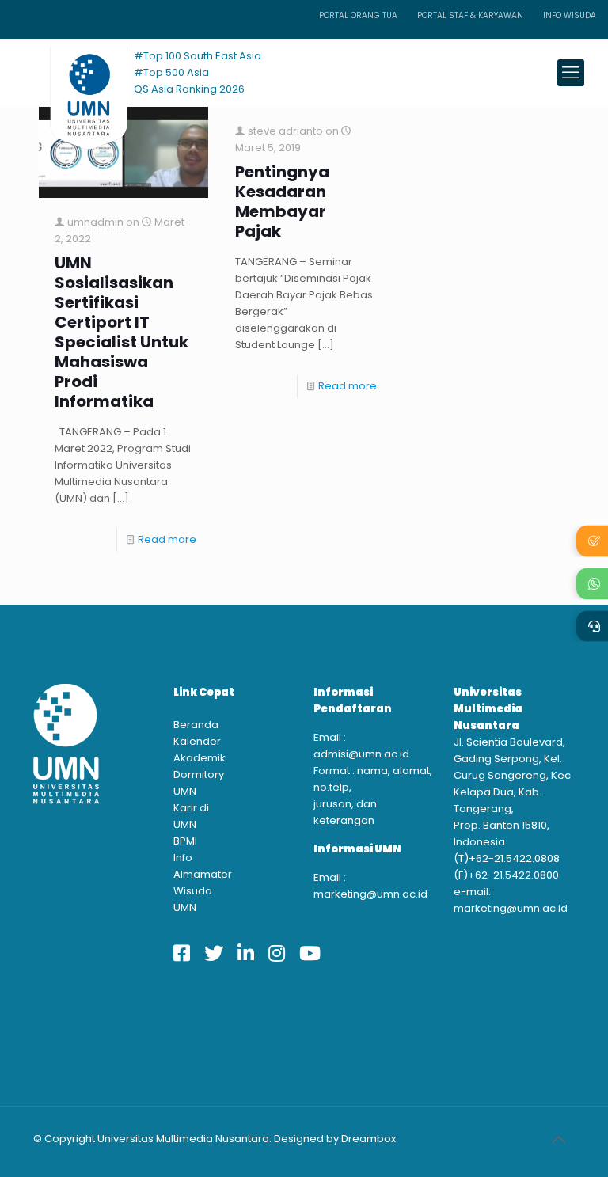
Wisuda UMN (192, 899)
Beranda (195, 724)
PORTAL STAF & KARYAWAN (470, 15)
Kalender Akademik (197, 749)
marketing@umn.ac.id (371, 894)
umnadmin (95, 222)
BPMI (185, 841)
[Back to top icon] (558, 1139)
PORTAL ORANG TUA (358, 15)
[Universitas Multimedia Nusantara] (73, 72)
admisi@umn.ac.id (361, 753)
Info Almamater (197, 866)
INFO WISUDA (569, 15)
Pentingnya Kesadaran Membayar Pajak (282, 201)
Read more (167, 539)
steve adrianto (285, 131)
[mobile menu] (570, 72)
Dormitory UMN (197, 783)
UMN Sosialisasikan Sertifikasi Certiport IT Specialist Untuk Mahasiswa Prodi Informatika (121, 332)
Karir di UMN (191, 816)
